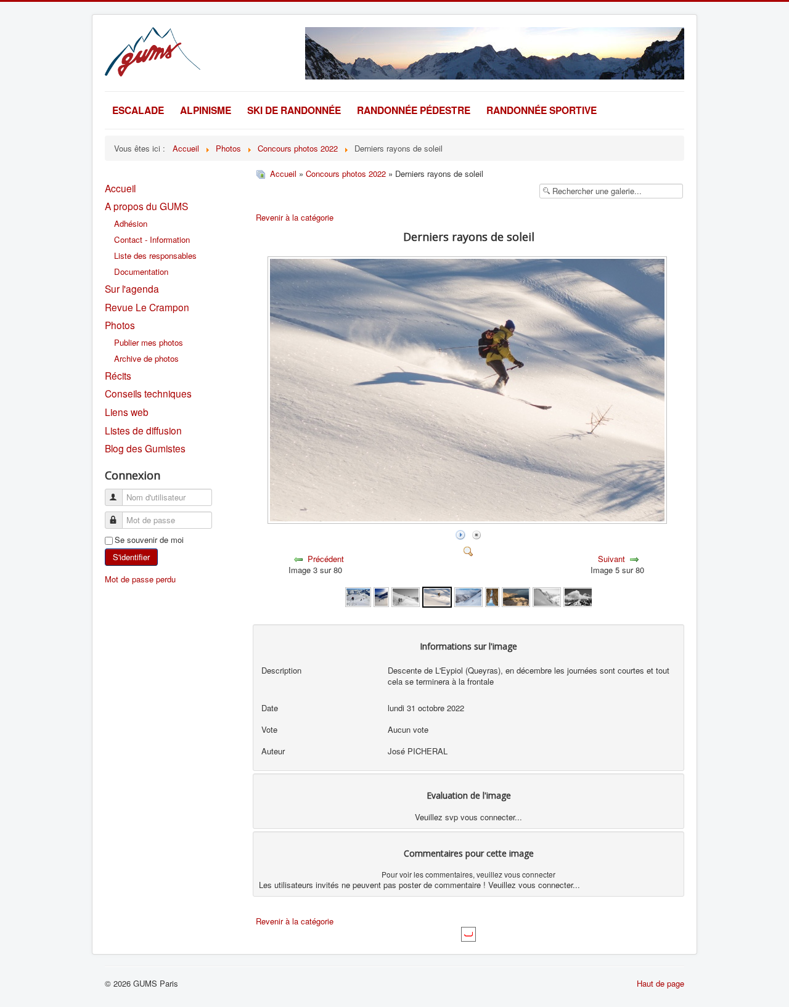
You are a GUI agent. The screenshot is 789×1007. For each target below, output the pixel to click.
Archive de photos (146, 358)
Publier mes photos (148, 342)
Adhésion (130, 223)
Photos (120, 325)
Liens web (127, 411)
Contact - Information (152, 239)
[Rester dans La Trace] (547, 596)
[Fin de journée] (516, 596)
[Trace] (405, 596)
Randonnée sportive (541, 110)
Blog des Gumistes (145, 448)
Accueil (120, 188)
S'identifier (131, 557)
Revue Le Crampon (147, 307)
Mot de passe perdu (140, 579)
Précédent (326, 559)
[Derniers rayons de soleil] (437, 596)
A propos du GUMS (146, 206)
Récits (118, 375)
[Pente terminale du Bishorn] (358, 596)
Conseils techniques (148, 393)
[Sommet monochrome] (580, 596)
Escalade (138, 110)
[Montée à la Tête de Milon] (381, 596)
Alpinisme (205, 110)
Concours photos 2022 (346, 173)
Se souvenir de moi (149, 539)
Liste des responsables (155, 255)
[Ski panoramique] (468, 596)
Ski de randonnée (294, 110)
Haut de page (660, 983)
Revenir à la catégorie (294, 217)
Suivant (611, 559)
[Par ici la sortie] (492, 596)
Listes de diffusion (143, 430)
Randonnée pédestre (413, 110)
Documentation (141, 271)
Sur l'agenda (132, 288)
